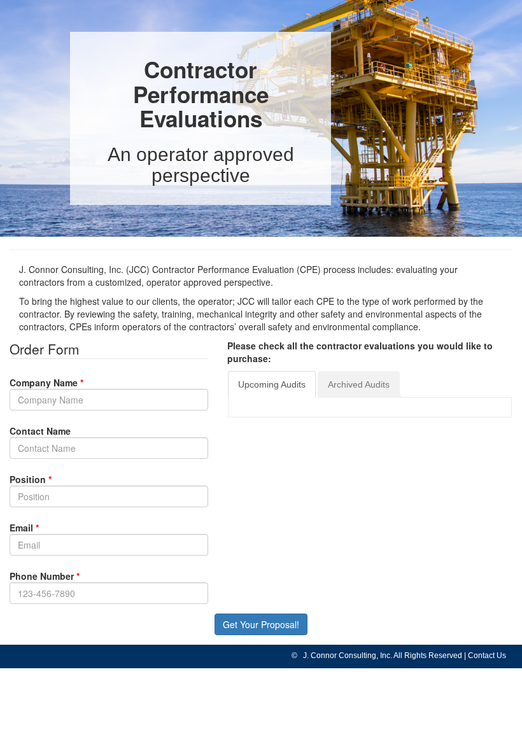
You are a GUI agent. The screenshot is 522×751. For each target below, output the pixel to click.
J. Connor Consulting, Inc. (345, 655)
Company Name (44, 382)
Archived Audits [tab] (359, 384)
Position (28, 479)
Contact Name (40, 431)
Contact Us (487, 655)
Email (21, 527)
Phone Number (42, 576)
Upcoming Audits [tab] (272, 384)
